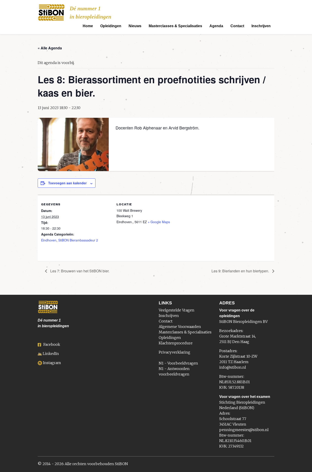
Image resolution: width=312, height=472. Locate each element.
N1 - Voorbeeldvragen (178, 363)
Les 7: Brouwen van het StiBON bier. (79, 271)
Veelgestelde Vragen (176, 310)
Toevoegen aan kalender (67, 183)
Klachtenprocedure (176, 343)
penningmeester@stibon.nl (244, 429)
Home (88, 26)
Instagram (52, 362)
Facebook (51, 344)
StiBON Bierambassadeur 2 (78, 240)
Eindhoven (48, 240)
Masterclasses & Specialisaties (175, 26)
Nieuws (135, 26)
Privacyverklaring (174, 352)
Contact (237, 26)
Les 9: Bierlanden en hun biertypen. (241, 271)
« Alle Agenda (50, 48)
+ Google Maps (159, 222)
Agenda (216, 26)
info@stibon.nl (232, 367)
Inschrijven (261, 26)
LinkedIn (51, 353)
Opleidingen (110, 26)
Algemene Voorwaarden (180, 326)
